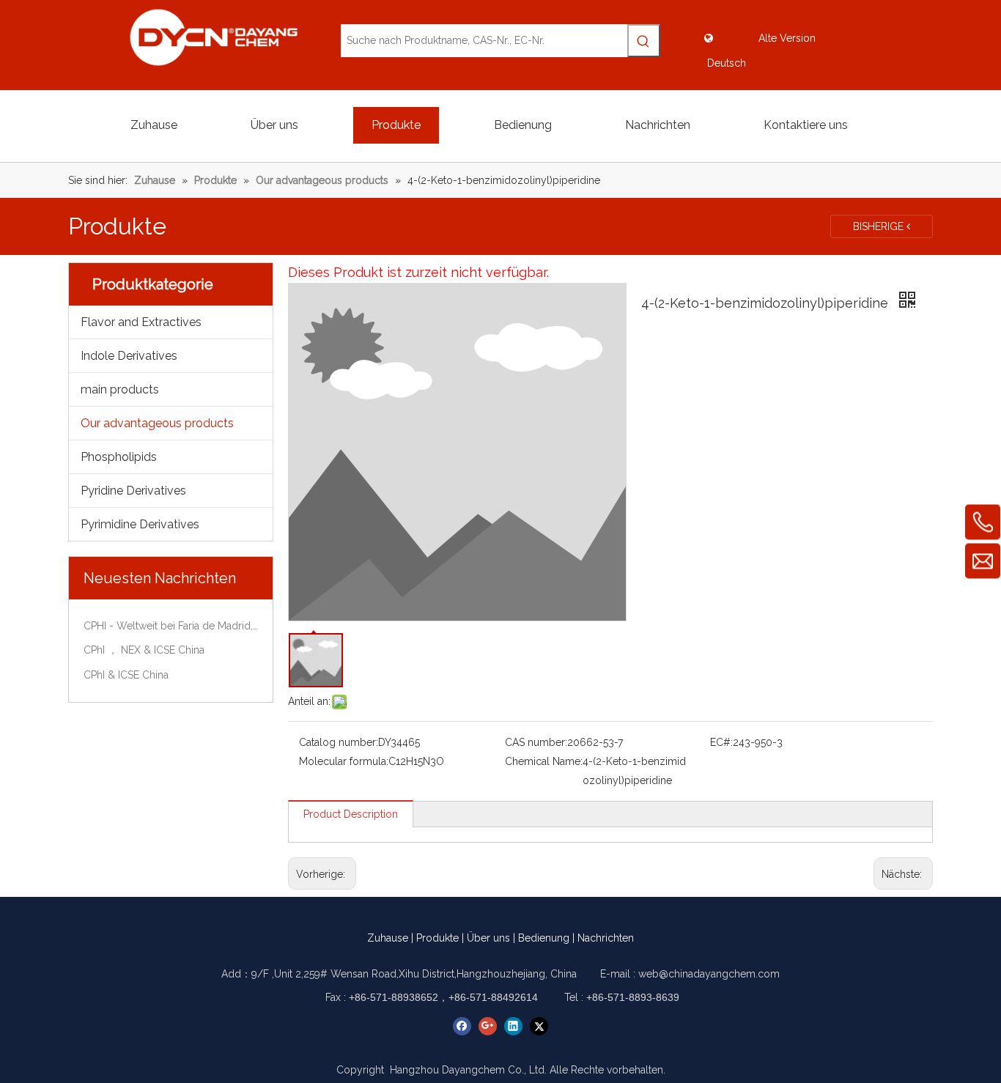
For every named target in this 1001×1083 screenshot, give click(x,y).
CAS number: (536, 742)
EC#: (721, 742)
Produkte (437, 938)
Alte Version (787, 38)
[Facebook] (462, 1026)
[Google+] (488, 1026)
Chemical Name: (544, 761)
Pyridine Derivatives (133, 491)
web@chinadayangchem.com (709, 974)
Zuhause (387, 938)
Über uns (488, 938)
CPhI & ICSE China (126, 675)
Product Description (350, 814)
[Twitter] (539, 1026)
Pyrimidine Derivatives (140, 524)
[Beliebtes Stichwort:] (643, 40)
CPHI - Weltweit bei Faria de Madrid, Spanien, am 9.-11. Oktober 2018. (171, 626)
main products (120, 389)
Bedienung (543, 938)
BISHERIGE (879, 226)
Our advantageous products (157, 423)
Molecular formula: (343, 761)
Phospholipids (119, 457)
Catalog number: (338, 742)
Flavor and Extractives (141, 322)
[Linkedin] (513, 1026)
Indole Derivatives (129, 356)
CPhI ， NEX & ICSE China (144, 650)
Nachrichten (605, 938)
